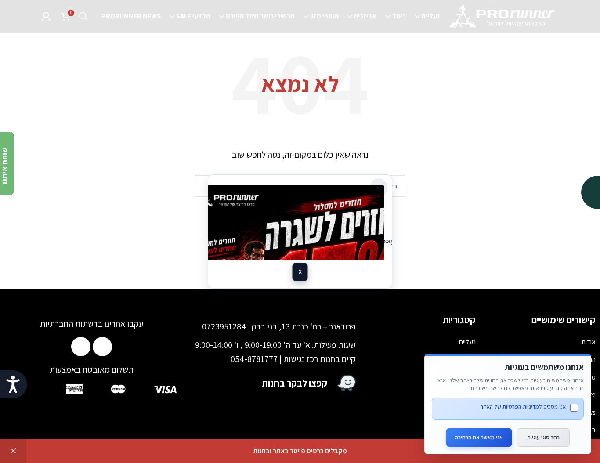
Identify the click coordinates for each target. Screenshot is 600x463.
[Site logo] (503, 15)
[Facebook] (102, 346)
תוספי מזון (463, 377)
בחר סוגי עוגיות (543, 437)
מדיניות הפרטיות (520, 406)
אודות (589, 342)
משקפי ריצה (460, 394)
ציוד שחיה (463, 412)
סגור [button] (13, 451)
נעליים (467, 342)
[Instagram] (80, 346)
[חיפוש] (83, 16)
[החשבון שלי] (46, 16)
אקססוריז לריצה (455, 359)
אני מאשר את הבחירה (479, 437)
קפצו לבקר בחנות (294, 383)
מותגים (467, 429)
